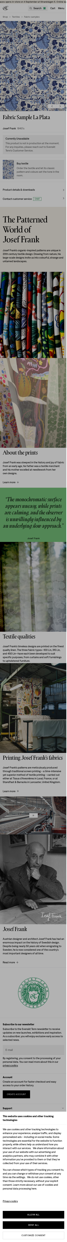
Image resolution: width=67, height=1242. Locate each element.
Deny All (33, 1225)
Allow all (33, 1214)
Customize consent (33, 1235)
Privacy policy (10, 1201)
